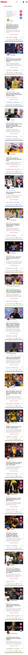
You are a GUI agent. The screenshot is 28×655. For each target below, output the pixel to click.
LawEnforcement (9, 102)
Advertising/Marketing (18, 355)
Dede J (11, 20)
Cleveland (15, 436)
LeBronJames (9, 70)
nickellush (12, 387)
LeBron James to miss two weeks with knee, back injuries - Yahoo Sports (13, 605)
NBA (10, 425)
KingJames (11, 403)
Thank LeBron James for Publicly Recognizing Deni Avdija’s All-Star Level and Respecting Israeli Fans (12, 26)
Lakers (12, 169)
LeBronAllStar (15, 37)
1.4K (14, 338)
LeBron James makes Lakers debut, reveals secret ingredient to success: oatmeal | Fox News (14, 291)
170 (15, 39)
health (7, 301)
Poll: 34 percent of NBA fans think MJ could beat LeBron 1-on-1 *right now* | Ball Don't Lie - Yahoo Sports (14, 570)
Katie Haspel (13, 319)
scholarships (14, 335)
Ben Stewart (13, 154)
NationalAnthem (15, 70)
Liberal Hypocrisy (12, 91)
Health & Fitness (9, 288)
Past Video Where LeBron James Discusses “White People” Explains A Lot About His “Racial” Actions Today (14, 125)
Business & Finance (9, 355)
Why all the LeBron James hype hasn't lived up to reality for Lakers (13, 258)
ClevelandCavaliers (10, 648)
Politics (7, 23)
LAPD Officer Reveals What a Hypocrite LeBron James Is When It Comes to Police (14, 94)
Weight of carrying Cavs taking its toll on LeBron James (13, 427)
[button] (17, 2)
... (21, 37)
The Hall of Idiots (12, 122)
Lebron (11, 301)
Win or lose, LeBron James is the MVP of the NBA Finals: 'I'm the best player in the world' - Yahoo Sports (14, 392)
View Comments (14, 34)
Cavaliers (12, 509)
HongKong (11, 202)
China (7, 202)
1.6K (15, 303)
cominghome (16, 648)
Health (14, 288)
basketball (8, 436)
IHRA (7, 37)
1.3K (15, 511)
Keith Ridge (12, 55)
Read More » (14, 14)
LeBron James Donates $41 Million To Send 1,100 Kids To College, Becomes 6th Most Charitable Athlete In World (13, 325)
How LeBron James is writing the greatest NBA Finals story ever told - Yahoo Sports (14, 463)
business (8, 367)
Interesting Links (15, 321)
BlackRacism (8, 136)
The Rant (12, 89)
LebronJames (17, 169)
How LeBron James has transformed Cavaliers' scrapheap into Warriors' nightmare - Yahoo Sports (12, 534)
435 (14, 138)
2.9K (15, 370)
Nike (17, 367)
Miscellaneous (8, 321)
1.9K (15, 72)
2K (14, 439)
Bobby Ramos (13, 353)
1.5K (15, 171)
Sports (7, 57)
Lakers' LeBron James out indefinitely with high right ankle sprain (14, 159)
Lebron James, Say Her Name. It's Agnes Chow (13, 193)
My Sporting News (12, 389)
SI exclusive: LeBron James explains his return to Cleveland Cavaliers (13, 638)
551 (14, 104)
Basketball (8, 169)
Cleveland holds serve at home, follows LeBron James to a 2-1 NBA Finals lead (13, 499)
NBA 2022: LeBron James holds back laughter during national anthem (13, 60)
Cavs (7, 403)
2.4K (15, 237)
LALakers (8, 235)
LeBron (10, 37)
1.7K (15, 204)
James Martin (13, 220)
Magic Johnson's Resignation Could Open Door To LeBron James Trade (13, 225)
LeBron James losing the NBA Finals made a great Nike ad (13, 358)
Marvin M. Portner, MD (15, 286)
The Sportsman (13, 422)
